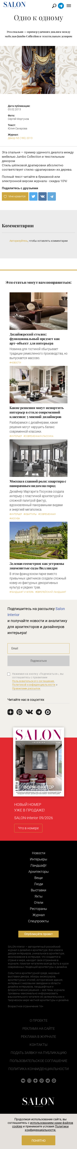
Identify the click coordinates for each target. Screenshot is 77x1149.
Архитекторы (38, 872)
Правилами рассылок (26, 688)
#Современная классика (38, 436)
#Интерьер (16, 436)
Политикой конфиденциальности (33, 684)
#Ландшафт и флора (22, 592)
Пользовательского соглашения (33, 681)
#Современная (47, 514)
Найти (54, 6)
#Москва (15, 518)
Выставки (38, 890)
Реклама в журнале (38, 1037)
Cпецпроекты (38, 921)
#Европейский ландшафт (50, 592)
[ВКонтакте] (42, 196)
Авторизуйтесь (19, 240)
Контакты (38, 1045)
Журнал (39, 915)
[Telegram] (51, 196)
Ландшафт (38, 865)
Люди (38, 884)
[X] (33, 196)
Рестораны (38, 909)
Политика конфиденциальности (38, 1069)
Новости (38, 853)
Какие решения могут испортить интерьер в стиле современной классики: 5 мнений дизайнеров (37, 412)
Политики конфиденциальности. (47, 1128)
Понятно (39, 1140)
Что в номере (28, 828)
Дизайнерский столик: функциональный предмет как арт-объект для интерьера (35, 338)
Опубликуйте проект (38, 934)
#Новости (15, 363)
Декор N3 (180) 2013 (20, 138)
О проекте (38, 1020)
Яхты (39, 896)
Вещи (38, 878)
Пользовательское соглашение (38, 1061)
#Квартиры (30, 514)
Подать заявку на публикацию (39, 1053)
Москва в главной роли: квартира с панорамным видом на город (38, 483)
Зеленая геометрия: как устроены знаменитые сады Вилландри (37, 565)
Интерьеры (38, 859)
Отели (38, 902)
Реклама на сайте (38, 1028)
